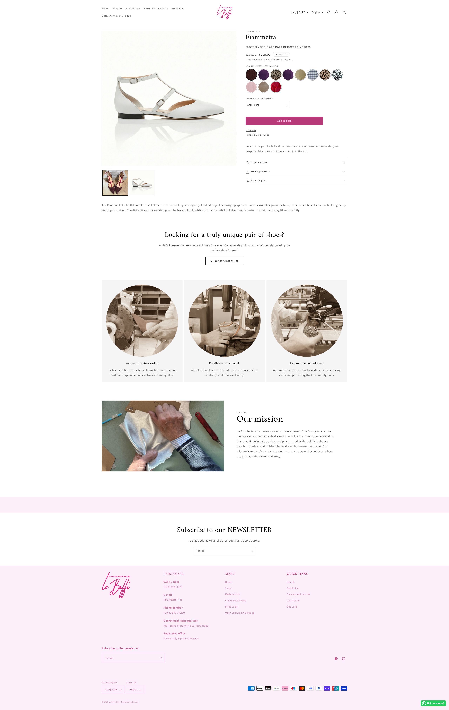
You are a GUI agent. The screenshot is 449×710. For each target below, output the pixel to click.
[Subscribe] (252, 551)
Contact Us (293, 600)
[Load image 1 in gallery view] (115, 182)
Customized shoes (235, 600)
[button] (116, 8)
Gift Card (292, 606)
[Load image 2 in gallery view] (142, 182)
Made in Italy (232, 594)
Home (228, 581)
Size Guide (293, 588)
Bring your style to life (225, 260)
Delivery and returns (298, 594)
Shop (228, 588)
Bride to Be (231, 606)
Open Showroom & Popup (240, 612)
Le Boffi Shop (115, 702)
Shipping (265, 59)
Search (291, 581)
